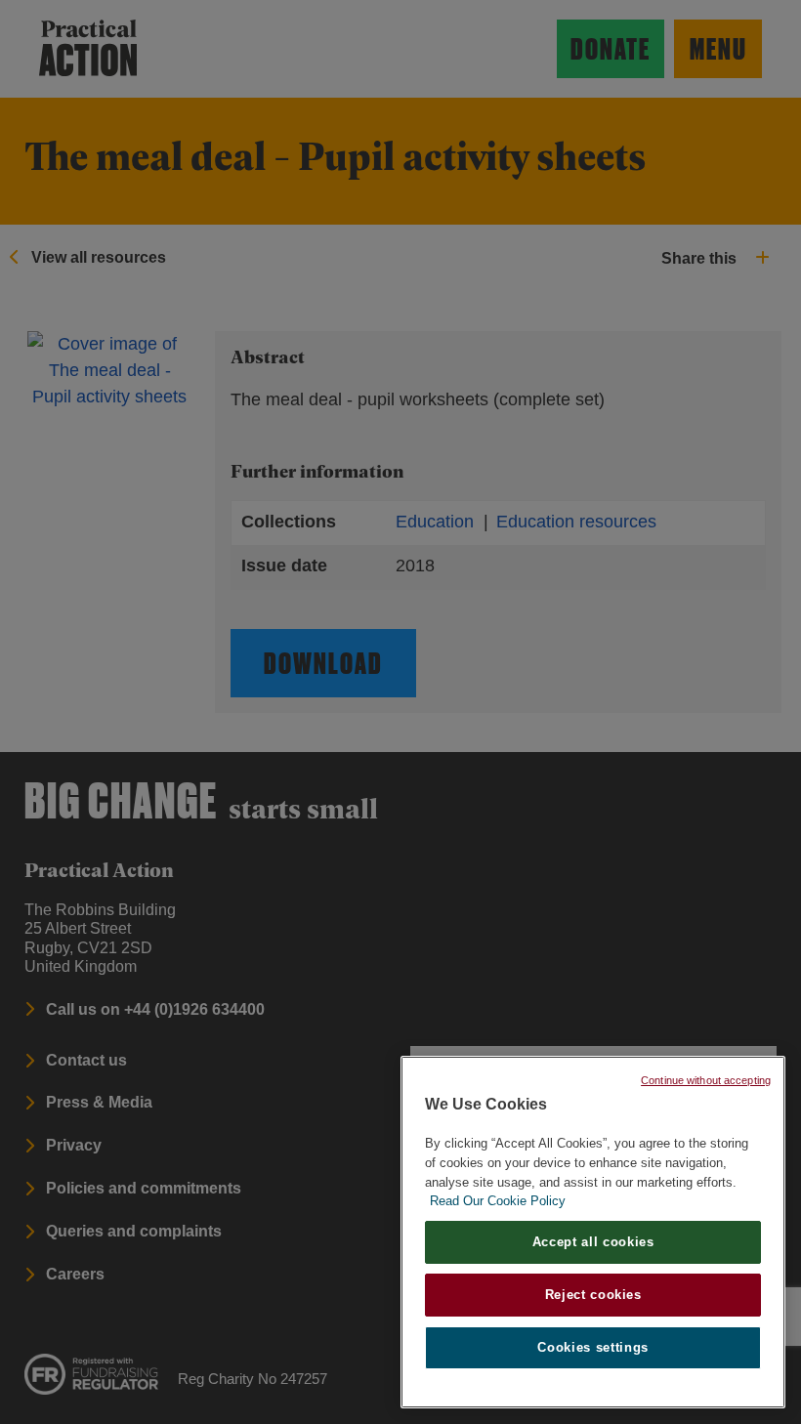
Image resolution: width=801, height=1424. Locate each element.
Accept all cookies (593, 1242)
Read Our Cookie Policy (498, 1201)
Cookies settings (593, 1347)
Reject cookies (593, 1294)
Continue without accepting (706, 1080)
